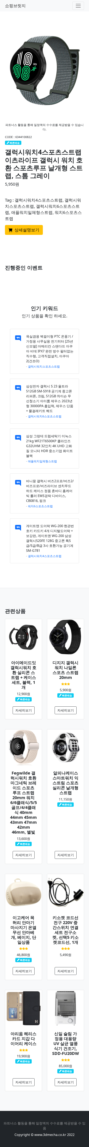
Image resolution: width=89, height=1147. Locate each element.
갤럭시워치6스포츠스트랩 (44, 416)
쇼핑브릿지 (15, 5)
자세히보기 (23, 710)
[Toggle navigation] (78, 6)
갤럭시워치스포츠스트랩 (44, 366)
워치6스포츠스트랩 (40, 506)
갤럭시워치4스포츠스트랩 (44, 556)
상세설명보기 (26, 230)
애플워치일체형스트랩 (42, 461)
